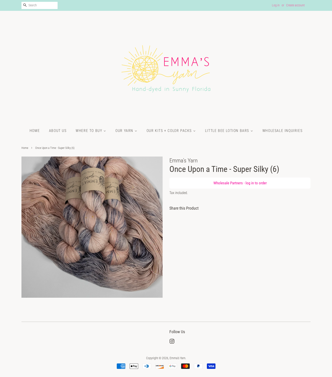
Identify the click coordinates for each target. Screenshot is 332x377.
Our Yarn (124, 131)
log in (249, 183)
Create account (295, 5)
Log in (276, 5)
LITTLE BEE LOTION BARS (227, 131)
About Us (58, 131)
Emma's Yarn (177, 358)
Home (35, 131)
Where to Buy (89, 131)
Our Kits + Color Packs (170, 131)
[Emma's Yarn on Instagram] (171, 342)
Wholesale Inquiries (282, 131)
